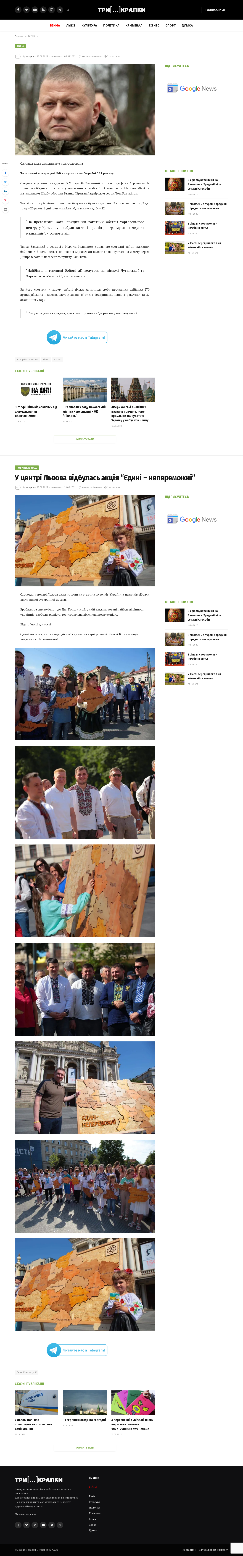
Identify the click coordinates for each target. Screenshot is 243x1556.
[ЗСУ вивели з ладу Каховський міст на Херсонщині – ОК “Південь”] (85, 390)
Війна (46, 359)
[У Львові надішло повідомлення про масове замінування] (36, 1402)
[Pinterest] (5, 200)
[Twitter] (5, 182)
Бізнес (154, 25)
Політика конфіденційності (213, 1549)
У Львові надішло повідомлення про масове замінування (33, 1424)
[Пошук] (67, 10)
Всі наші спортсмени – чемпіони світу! (202, 226)
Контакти (188, 1549)
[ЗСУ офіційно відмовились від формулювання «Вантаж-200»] (36, 390)
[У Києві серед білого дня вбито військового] (174, 247)
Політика (111, 25)
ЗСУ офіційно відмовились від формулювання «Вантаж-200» (36, 411)
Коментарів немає (92, 56)
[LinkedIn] (5, 191)
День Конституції (26, 1372)
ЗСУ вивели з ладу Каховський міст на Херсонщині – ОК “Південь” (84, 411)
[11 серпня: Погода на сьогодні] (85, 1402)
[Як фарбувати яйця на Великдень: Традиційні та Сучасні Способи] (174, 184)
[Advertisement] (196, 136)
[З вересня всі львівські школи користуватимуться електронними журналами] (133, 1402)
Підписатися (215, 9)
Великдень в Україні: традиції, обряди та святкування (207, 206)
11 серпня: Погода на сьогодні (84, 1420)
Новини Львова (27, 468)
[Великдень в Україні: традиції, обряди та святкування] (174, 208)
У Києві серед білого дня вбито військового (204, 245)
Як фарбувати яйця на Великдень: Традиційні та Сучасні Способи (204, 184)
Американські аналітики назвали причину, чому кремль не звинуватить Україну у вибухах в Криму (130, 413)
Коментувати (84, 439)
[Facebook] (5, 173)
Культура (89, 25)
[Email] (5, 209)
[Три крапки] (121, 9)
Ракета (57, 359)
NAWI (55, 1549)
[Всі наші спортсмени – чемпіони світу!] (174, 228)
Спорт (170, 25)
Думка (187, 25)
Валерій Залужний (27, 359)
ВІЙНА (20, 46)
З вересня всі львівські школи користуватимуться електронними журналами (132, 1424)
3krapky (29, 56)
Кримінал (134, 25)
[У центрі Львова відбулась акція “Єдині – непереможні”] (85, 540)
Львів (71, 25)
